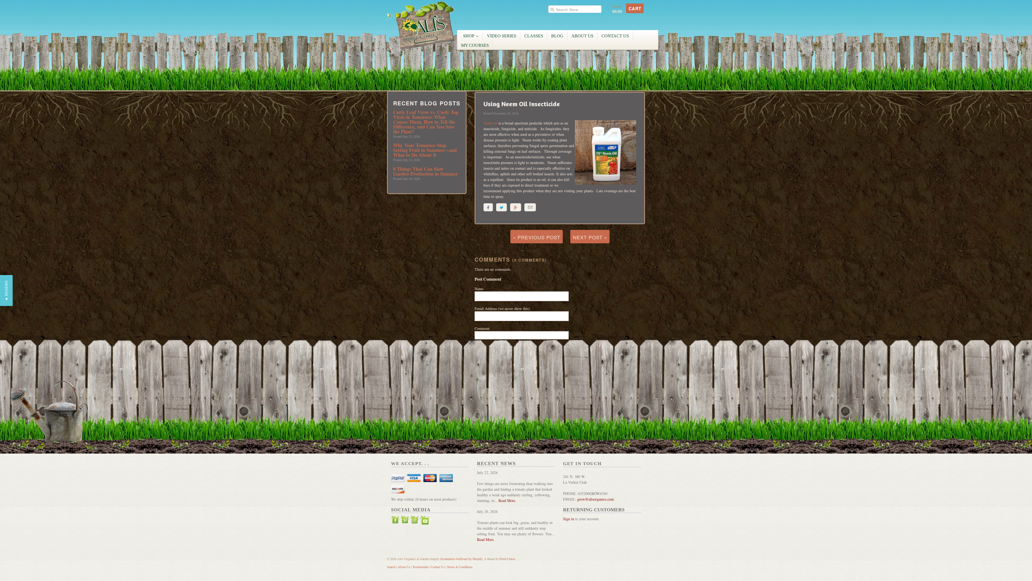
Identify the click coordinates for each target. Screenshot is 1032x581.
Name (479, 288)
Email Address (502, 308)
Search (391, 567)
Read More (507, 500)
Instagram (414, 521)
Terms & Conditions (460, 567)
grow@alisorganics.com (595, 499)
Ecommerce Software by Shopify (461, 559)
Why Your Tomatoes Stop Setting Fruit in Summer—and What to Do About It (425, 150)
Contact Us (438, 567)
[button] (6, 290)
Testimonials (420, 567)
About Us (404, 567)
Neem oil (490, 123)
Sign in (568, 518)
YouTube (424, 521)
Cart (635, 9)
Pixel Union (507, 559)
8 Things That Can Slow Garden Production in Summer (425, 171)
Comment (482, 328)
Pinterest (405, 521)
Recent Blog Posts (426, 103)
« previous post (536, 237)
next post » (590, 237)
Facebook (395, 521)
